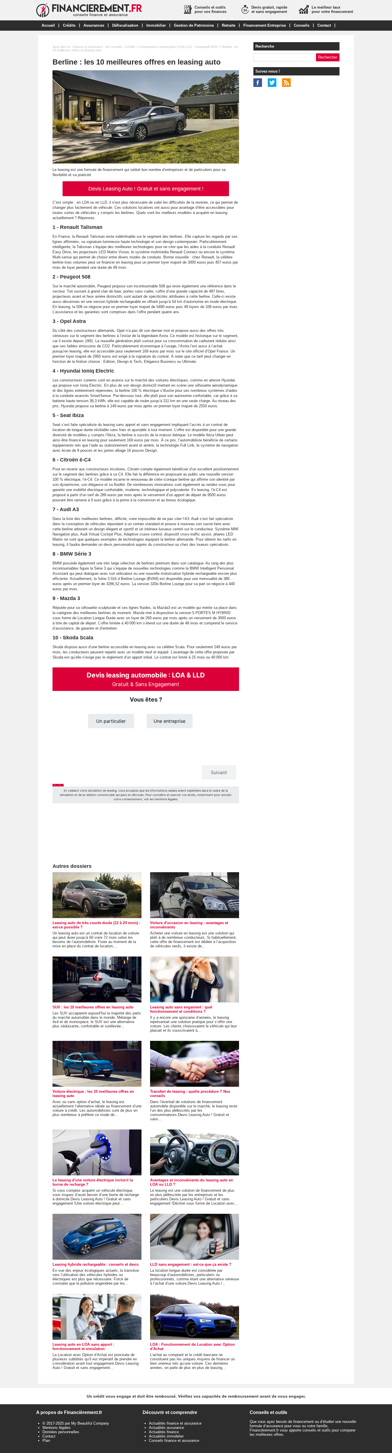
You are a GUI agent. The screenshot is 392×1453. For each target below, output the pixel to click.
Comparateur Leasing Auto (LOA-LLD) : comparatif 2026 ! (179, 46)
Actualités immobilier (166, 1436)
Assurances (94, 25)
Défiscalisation (125, 25)
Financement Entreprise (264, 25)
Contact (324, 25)
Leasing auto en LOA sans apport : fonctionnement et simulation (83, 1346)
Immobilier (156, 25)
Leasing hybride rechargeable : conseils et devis (96, 1264)
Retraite (228, 25)
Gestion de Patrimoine (194, 25)
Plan (46, 1440)
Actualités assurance (166, 1427)
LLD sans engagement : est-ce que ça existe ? (190, 1264)
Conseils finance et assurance (174, 1440)
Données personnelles (60, 1432)
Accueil (48, 25)
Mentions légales (56, 1427)
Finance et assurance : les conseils (97, 46)
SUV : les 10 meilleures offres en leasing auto (93, 1007)
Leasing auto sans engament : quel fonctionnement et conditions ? (181, 1009)
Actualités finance (164, 1432)
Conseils (301, 25)
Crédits (69, 25)
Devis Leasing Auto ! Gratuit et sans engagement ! (145, 189)
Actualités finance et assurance (175, 1423)
